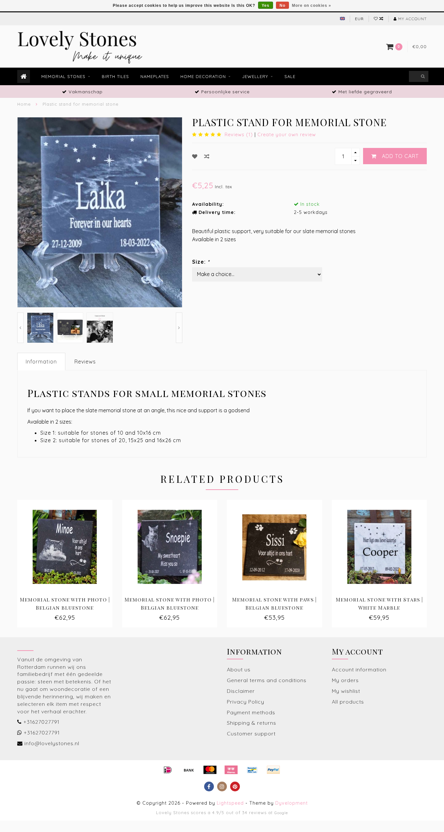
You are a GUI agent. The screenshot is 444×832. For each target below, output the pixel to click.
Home (24, 104)
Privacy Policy (245, 701)
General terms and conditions (267, 680)
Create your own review (286, 135)
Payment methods (251, 712)
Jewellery (255, 76)
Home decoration (203, 76)
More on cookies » (311, 5)
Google (281, 812)
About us (239, 669)
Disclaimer (241, 691)
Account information (359, 669)
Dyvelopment (291, 803)
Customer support (251, 733)
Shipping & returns (251, 723)
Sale (289, 76)
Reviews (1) (239, 135)
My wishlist (346, 691)
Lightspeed (230, 803)
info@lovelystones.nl (51, 743)
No (282, 5)
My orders (345, 680)
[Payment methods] (168, 770)
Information (41, 361)
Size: (201, 261)
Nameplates (154, 76)
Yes (265, 5)
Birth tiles (115, 76)
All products (348, 701)
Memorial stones (63, 76)
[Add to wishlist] (195, 156)
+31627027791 (41, 722)
